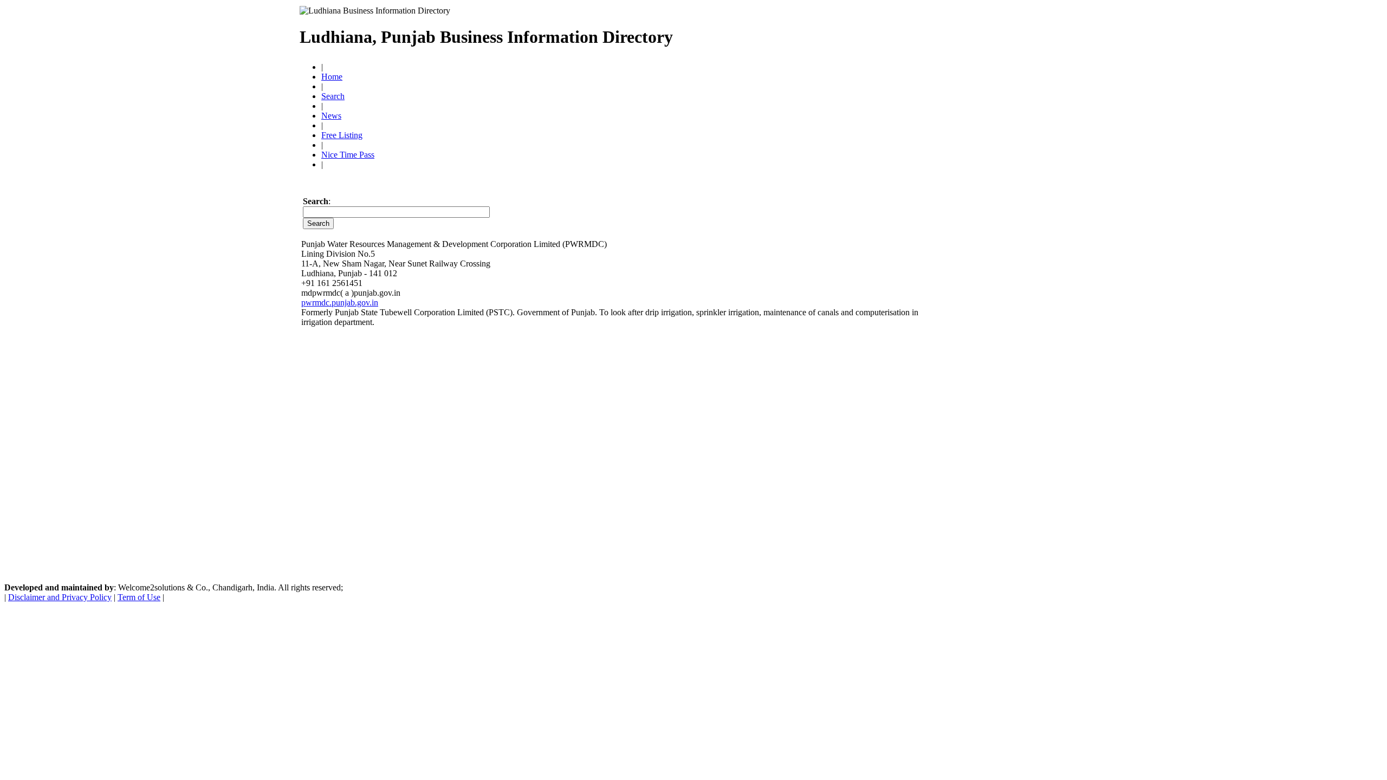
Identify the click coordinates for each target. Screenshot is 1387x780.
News (331, 115)
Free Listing (341, 135)
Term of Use (139, 597)
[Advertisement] (895, 32)
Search (333, 96)
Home (331, 76)
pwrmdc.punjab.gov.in (339, 302)
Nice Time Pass (347, 154)
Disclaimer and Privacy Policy (60, 597)
